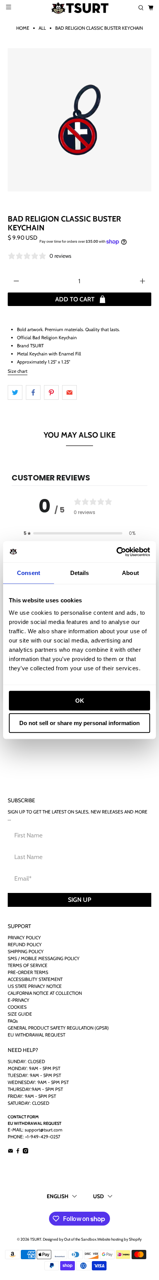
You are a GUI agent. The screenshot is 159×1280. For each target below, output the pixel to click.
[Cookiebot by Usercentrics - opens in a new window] (116, 552)
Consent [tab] (28, 573)
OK (79, 700)
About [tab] (130, 573)
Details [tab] (79, 573)
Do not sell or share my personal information (79, 723)
